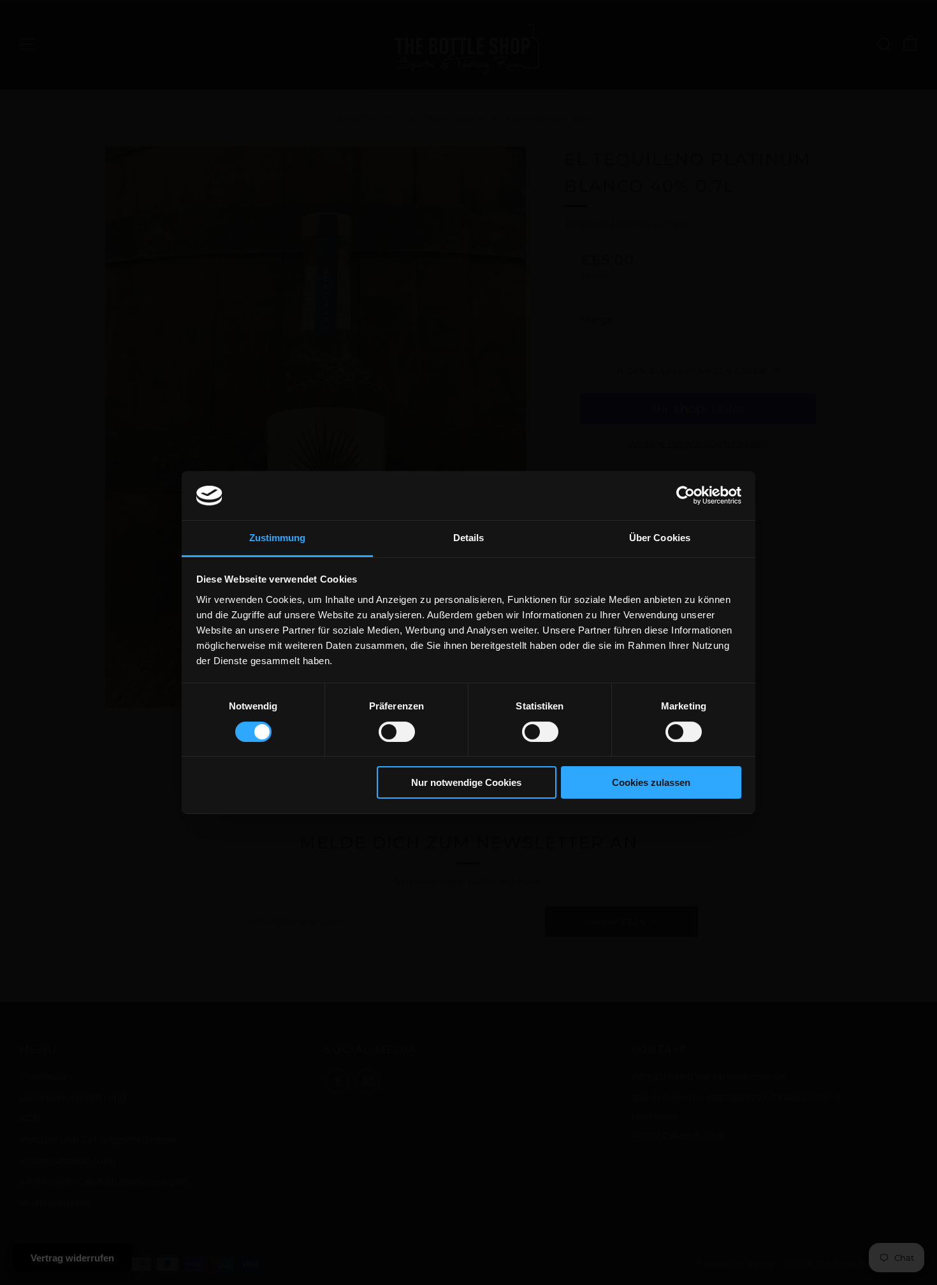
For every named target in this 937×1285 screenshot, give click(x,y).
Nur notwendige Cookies (466, 782)
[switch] (397, 732)
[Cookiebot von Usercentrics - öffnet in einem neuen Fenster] (685, 495)
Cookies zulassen (651, 782)
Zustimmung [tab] (277, 537)
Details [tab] (468, 537)
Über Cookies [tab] (659, 537)
